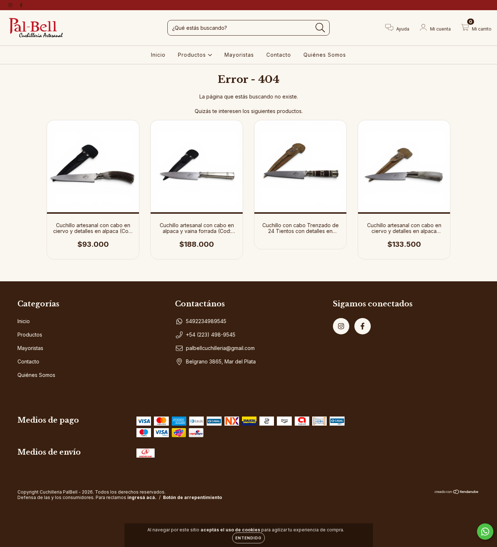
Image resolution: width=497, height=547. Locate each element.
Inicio (158, 55)
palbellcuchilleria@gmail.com (220, 348)
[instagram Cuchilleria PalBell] (10, 5)
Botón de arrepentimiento (192, 497)
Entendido (248, 538)
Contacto (278, 55)
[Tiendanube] (457, 492)
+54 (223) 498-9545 (210, 334)
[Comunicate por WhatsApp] (485, 531)
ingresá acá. (141, 497)
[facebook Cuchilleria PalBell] (21, 5)
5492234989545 (206, 321)
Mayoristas (239, 55)
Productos (193, 55)
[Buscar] (320, 27)
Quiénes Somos (324, 55)
